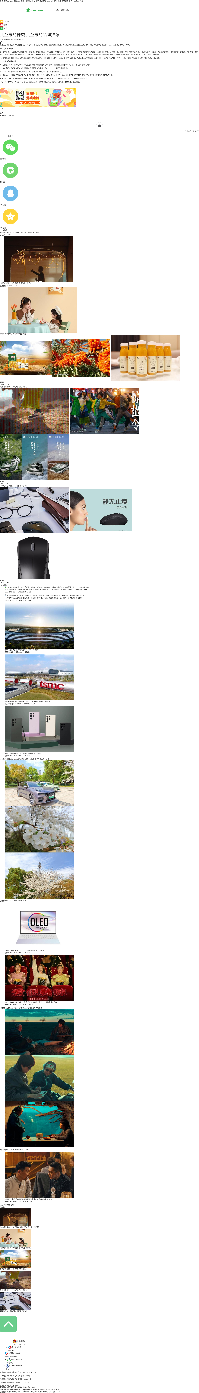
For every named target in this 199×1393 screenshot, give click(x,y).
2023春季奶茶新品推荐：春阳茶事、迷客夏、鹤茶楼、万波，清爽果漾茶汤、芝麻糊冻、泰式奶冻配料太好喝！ (44, 598)
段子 (66, 1)
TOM (2, 235)
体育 (18, 1)
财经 (59, 1)
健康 (63, 1)
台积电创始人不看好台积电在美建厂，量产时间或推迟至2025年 (27, 701)
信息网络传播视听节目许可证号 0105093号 (15, 1379)
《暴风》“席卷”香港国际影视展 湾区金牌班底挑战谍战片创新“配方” (29, 1199)
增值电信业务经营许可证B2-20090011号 (14, 1383)
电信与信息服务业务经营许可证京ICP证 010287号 (18, 1372)
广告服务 (24, 1387)
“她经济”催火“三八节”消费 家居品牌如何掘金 (16, 283)
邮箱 (48, 1)
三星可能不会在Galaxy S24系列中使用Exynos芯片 (23, 753)
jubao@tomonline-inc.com (58, 1392)
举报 (1, 113)
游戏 (30, 1)
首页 (1, 1)
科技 (81, 1)
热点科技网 (9, 704)
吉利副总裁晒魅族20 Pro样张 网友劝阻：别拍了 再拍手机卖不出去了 (24, 759)
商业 (52, 1)
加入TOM (31, 1387)
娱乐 (15, 1)
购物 (77, 1)
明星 (22, 1)
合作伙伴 (17, 1387)
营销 (44, 1)
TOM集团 (3, 1387)
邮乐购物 (10, 1387)
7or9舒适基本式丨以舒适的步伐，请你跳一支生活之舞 (19, 232)
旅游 (33, 1)
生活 (37, 1)
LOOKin (10, 1)
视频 (55, 1)
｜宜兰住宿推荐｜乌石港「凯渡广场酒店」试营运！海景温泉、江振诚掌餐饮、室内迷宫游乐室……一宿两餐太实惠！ (46, 590)
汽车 (74, 1)
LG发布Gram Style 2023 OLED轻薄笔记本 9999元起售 (24, 950)
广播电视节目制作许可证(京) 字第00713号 (15, 1376)
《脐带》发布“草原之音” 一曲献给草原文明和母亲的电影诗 (21, 1008)
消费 (70, 1)
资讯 (5, 1)
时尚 (26, 1)
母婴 (41, 1)
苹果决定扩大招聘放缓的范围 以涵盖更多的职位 (22, 650)
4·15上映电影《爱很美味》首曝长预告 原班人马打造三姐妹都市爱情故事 (31, 1002)
